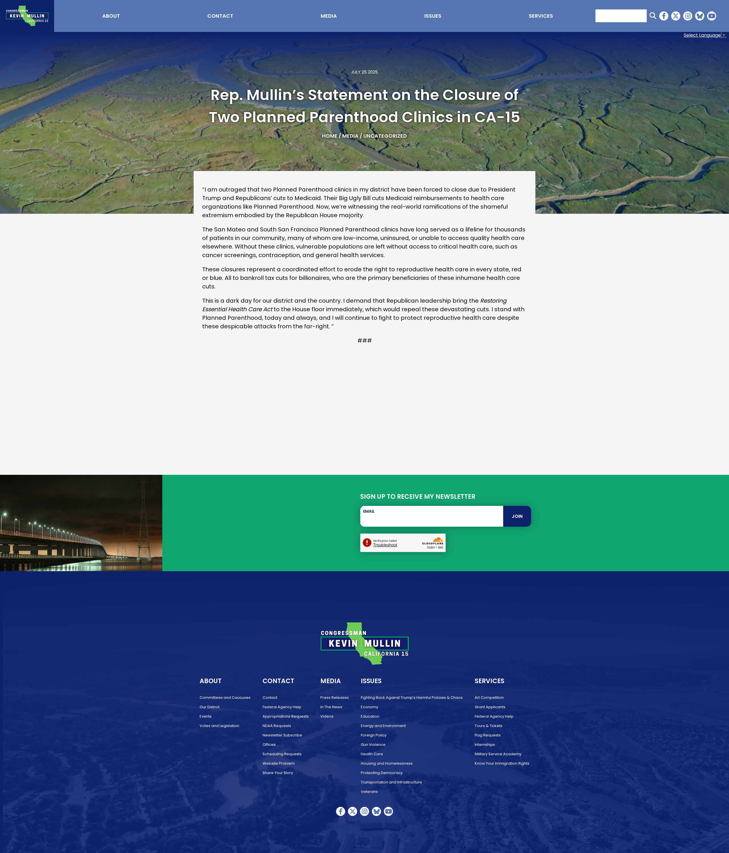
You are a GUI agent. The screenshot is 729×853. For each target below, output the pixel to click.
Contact (220, 15)
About (111, 15)
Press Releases (334, 697)
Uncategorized (385, 135)
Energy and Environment (383, 725)
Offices (269, 744)
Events (206, 716)
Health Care (372, 754)
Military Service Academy (498, 754)
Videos (326, 716)
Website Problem (279, 763)
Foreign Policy (373, 735)
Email (369, 511)
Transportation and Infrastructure (391, 782)
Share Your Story (278, 772)
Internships (485, 744)
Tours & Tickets (488, 725)
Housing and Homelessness (387, 763)
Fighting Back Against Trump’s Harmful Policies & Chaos (412, 697)
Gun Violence (373, 744)
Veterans (369, 791)
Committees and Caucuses (225, 697)
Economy (369, 707)
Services (541, 15)
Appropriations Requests (286, 716)
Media (329, 15)
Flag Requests (488, 735)
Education (370, 716)
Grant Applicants (490, 707)
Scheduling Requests (282, 754)
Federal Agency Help (282, 707)
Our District (210, 707)
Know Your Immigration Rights (502, 763)
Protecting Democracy (382, 772)
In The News (331, 707)
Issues (432, 15)
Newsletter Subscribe (282, 735)
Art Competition (489, 697)
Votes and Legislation (219, 725)
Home (329, 135)
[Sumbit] (653, 16)
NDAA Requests (277, 725)
